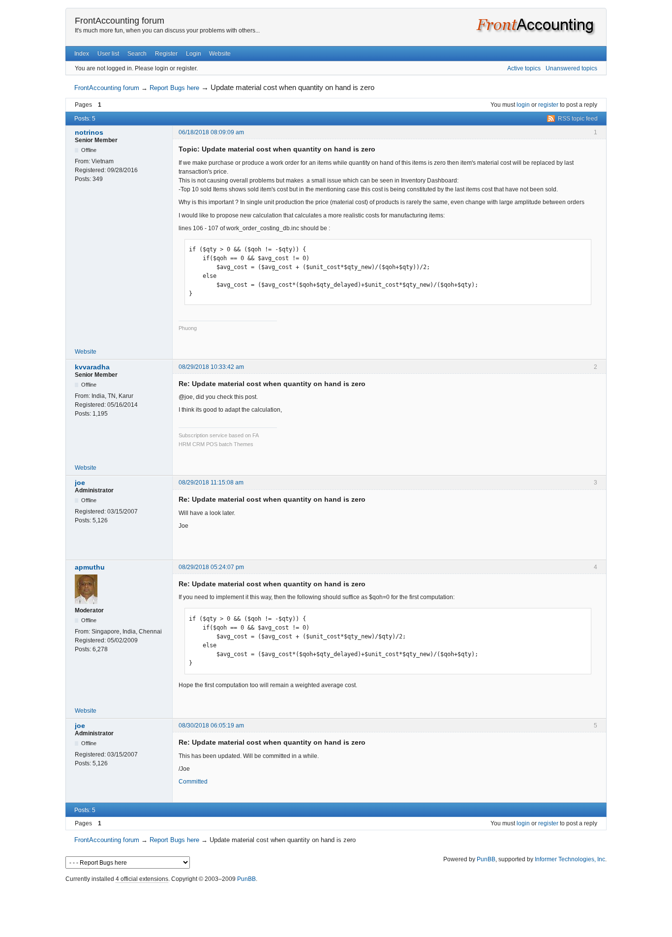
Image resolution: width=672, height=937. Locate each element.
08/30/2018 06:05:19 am (211, 725)
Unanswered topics (571, 68)
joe (80, 482)
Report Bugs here (174, 87)
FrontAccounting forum (119, 21)
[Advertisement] (336, 907)
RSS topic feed (578, 118)
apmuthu (90, 567)
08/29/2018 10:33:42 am (211, 366)
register (548, 104)
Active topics (524, 68)
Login (193, 53)
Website (220, 53)
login (523, 104)
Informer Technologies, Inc (570, 859)
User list (108, 53)
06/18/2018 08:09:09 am (211, 132)
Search (137, 53)
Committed (193, 781)
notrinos (89, 132)
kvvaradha (92, 367)
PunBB (486, 859)
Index (81, 53)
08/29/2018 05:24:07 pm (211, 567)
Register (166, 53)
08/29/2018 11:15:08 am (211, 482)
